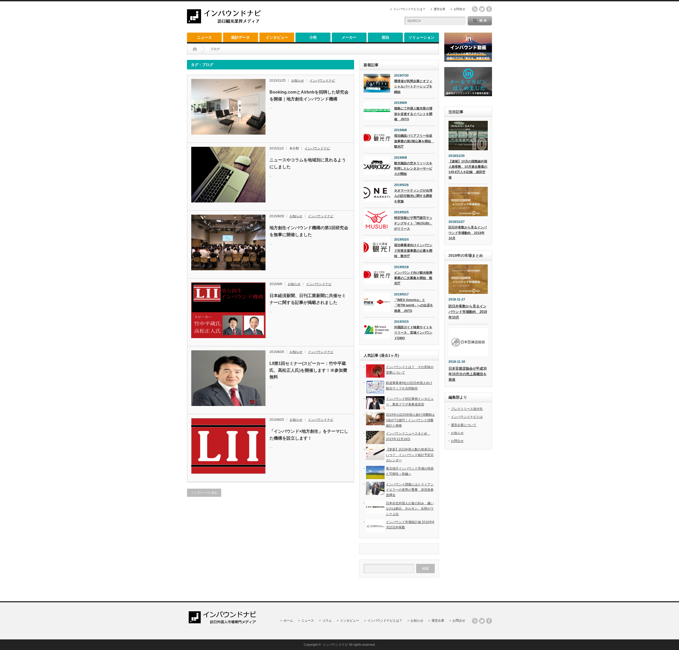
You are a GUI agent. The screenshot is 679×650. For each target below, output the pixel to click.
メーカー (349, 37)
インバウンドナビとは (467, 417)
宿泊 (385, 37)
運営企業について (463, 425)
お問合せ (459, 9)
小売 (313, 37)
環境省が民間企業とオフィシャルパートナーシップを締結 (413, 86)
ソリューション (421, 37)
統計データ (240, 37)
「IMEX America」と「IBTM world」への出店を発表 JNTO (413, 305)
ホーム (288, 620)
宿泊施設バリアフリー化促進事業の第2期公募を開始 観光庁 (414, 141)
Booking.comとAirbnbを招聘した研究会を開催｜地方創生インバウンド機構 (309, 95)
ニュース (204, 37)
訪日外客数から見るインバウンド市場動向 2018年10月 (468, 232)
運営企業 (439, 9)
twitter (482, 9)
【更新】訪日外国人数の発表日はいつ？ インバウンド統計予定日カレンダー (410, 455)
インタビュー (277, 37)
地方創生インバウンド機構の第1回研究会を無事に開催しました (308, 231)
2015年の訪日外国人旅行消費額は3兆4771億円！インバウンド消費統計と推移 (410, 420)
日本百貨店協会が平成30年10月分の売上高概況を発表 (468, 374)
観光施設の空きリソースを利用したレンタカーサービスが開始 (413, 168)
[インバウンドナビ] (224, 21)
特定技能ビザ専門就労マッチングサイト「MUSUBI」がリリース (413, 223)
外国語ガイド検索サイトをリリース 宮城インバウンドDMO (413, 332)
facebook (489, 9)
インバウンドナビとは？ (409, 9)
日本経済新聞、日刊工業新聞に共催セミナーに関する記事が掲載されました (307, 299)
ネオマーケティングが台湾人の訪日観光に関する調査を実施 (413, 196)
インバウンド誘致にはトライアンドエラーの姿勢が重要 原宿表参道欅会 (410, 490)
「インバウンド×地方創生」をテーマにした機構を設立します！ (308, 434)
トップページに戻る (204, 492)
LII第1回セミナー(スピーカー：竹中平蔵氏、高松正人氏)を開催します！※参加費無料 (308, 370)
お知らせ (297, 80)
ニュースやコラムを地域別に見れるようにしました (307, 163)
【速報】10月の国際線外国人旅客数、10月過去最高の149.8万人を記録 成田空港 (468, 169)
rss (475, 9)
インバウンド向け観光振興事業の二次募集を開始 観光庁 (413, 278)
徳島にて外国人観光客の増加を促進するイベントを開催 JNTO (413, 114)
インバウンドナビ (322, 80)
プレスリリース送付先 (467, 409)
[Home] (195, 49)
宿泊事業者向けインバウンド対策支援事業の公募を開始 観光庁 (413, 250)
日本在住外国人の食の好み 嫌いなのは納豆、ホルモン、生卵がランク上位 (410, 508)
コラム (327, 620)
